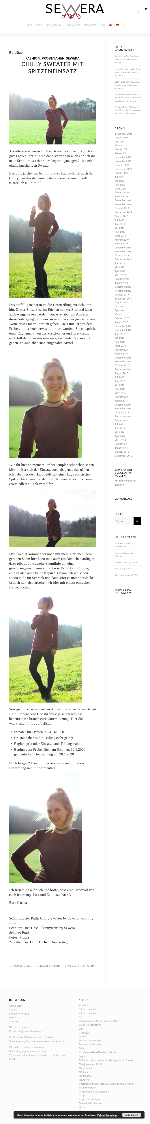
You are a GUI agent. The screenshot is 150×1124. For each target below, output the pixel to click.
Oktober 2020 (122, 165)
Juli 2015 (119, 377)
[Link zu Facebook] (139, 12)
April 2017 (120, 310)
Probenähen (53, 58)
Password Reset (87, 1087)
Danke (82, 1036)
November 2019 (123, 204)
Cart (81, 1028)
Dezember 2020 (123, 157)
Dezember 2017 (123, 286)
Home (82, 1107)
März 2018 (120, 275)
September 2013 (123, 455)
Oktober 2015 (122, 365)
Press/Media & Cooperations (94, 1091)
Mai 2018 (119, 267)
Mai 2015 (119, 385)
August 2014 (121, 420)
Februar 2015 (122, 396)
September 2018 (123, 259)
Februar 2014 (122, 443)
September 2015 (123, 369)
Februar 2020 (122, 192)
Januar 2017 (121, 322)
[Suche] (123, 24)
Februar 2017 (122, 318)
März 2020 (120, 188)
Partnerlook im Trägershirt (126, 562)
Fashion (33, 58)
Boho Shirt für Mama (124, 568)
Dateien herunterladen (90, 1040)
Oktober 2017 (122, 294)
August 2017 (121, 302)
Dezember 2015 (123, 357)
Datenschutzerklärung (90, 1044)
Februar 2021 (122, 149)
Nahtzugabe (85, 1075)
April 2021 (120, 141)
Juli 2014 (119, 424)
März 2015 (120, 393)
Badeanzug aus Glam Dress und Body (99, 1021)
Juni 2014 (120, 428)
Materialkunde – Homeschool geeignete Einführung (106, 1060)
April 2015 (120, 389)
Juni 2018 (120, 263)
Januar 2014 (121, 447)
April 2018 (120, 271)
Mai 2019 (119, 228)
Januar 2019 (121, 243)
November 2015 (123, 361)
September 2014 (123, 416)
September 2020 (123, 169)
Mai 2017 (119, 306)
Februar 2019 (122, 239)
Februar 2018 (122, 278)
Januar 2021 (121, 153)
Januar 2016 (121, 353)
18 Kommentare (48, 965)
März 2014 (120, 440)
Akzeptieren (131, 1114)
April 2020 (120, 184)
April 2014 (120, 436)
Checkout (84, 1032)
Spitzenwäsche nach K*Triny (127, 575)
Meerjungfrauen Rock (90, 1064)
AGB (81, 1017)
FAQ (81, 1048)
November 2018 (123, 251)
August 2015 (121, 373)
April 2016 (120, 341)
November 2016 (123, 330)
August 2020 (121, 172)
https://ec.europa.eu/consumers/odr (45, 1041)
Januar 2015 (121, 400)
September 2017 (123, 298)
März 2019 (120, 235)
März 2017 (120, 314)
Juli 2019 (119, 220)
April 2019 (120, 231)
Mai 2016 (119, 337)
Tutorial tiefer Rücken (90, 1103)
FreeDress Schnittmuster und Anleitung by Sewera (127, 72)
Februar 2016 (122, 349)
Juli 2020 (119, 177)
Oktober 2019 (122, 208)
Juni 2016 (120, 334)
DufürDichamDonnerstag (49, 942)
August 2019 (121, 216)
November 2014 (123, 408)
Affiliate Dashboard (89, 1009)
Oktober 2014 (122, 412)
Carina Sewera (83, 965)
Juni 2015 (120, 381)
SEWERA (73, 58)
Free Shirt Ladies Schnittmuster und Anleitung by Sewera (127, 59)
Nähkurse (84, 1072)
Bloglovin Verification (90, 1024)
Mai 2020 (119, 180)
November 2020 (123, 161)
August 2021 (121, 137)
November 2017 (123, 290)
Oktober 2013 (122, 451)
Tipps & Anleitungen (89, 1099)
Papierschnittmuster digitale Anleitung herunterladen (106, 1083)
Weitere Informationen (107, 1115)
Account (83, 1005)
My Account (85, 1068)
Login (82, 1056)
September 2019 (123, 212)
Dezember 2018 (123, 247)
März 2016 (120, 345)
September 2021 (123, 133)
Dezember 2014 (123, 404)
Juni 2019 (120, 224)
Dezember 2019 (123, 200)
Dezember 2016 (123, 326)
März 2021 (120, 145)
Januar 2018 (121, 283)
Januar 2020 (121, 196)
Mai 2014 (119, 432)
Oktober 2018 (122, 255)
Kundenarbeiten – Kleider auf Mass (97, 1052)
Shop (82, 1095)
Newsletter (84, 1079)
